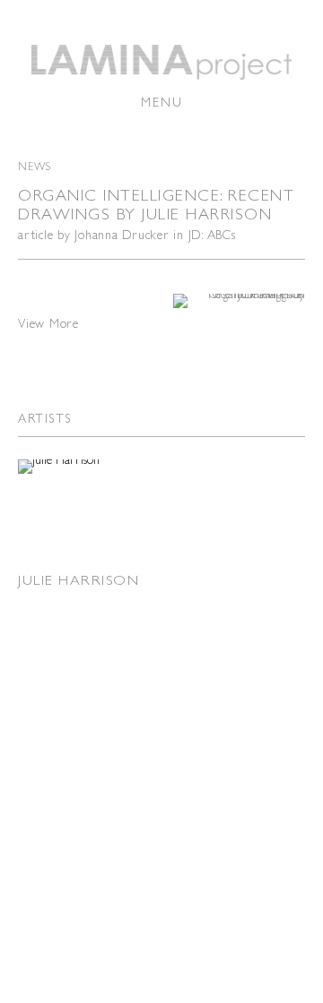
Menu (162, 102)
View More (48, 323)
